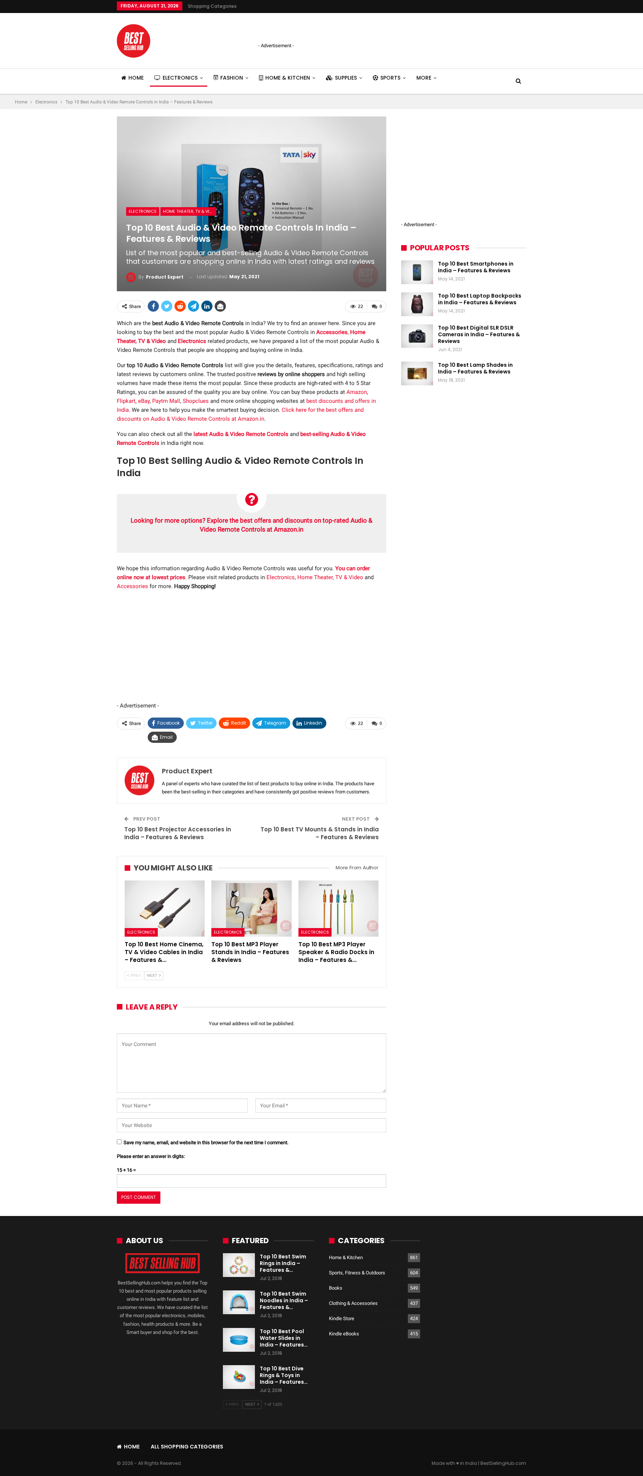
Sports (390, 77)
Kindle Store (341, 1318)
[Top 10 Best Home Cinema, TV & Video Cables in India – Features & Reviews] (165, 908)
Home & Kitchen (287, 77)
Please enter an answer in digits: (151, 1156)
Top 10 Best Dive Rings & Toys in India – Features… (284, 1375)
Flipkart (126, 401)
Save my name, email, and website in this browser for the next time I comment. (206, 1142)
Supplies (346, 77)
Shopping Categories (212, 6)
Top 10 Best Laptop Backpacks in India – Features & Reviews (479, 299)
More (423, 77)
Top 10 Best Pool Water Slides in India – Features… (284, 1338)
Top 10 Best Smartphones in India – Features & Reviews (476, 267)
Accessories (132, 586)
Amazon (356, 392)
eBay (144, 401)
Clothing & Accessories (353, 1303)
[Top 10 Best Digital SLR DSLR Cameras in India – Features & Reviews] (417, 336)
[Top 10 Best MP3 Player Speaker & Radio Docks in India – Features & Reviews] (338, 908)
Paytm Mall (166, 401)
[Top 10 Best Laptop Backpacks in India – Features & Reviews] (417, 304)
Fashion (231, 77)
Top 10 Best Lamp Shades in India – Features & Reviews (475, 368)
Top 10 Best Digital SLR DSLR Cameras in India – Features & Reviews (479, 334)
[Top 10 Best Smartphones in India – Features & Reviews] (417, 272)
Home (136, 77)
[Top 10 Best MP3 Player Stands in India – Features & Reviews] (251, 908)
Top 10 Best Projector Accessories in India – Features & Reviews (177, 833)
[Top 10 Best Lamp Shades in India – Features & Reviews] (417, 373)
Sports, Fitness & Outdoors (357, 1273)
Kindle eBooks (344, 1334)
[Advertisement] (345, 28)
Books (335, 1288)
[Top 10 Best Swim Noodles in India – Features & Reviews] (239, 1302)
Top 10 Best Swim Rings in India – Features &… (283, 1263)
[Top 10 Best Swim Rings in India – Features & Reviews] (239, 1265)
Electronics (180, 77)
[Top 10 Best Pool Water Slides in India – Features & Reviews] (239, 1340)
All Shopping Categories (187, 1446)
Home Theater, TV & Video (189, 211)
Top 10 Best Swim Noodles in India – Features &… (284, 1300)
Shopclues (196, 401)
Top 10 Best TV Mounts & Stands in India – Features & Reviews (319, 833)
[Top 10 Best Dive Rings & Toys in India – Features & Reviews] (239, 1377)
